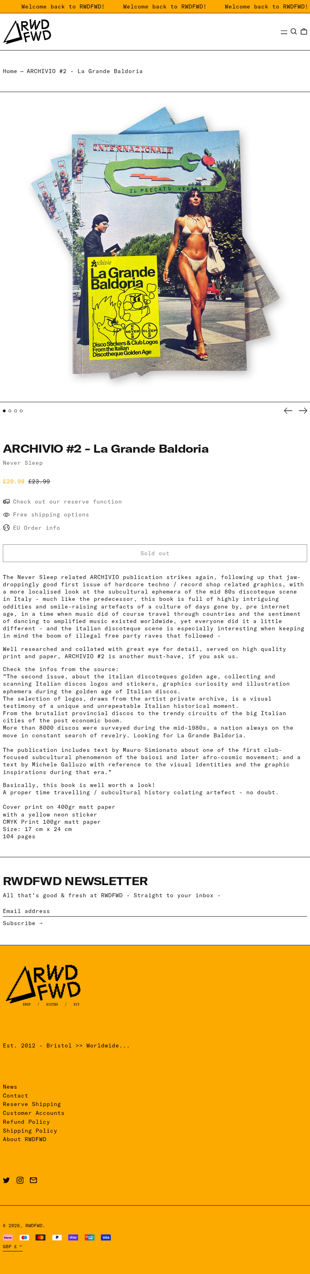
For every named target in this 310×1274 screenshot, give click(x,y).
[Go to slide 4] (21, 410)
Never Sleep (23, 462)
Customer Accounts (34, 1113)
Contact (15, 1095)
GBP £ (10, 1246)
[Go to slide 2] (9, 410)
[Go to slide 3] (15, 410)
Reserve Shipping (32, 1104)
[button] (293, 31)
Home (10, 71)
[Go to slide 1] (4, 410)
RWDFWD (33, 1225)
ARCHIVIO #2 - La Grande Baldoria (85, 71)
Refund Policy (26, 1121)
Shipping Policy (30, 1130)
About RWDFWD (24, 1139)
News (10, 1086)
